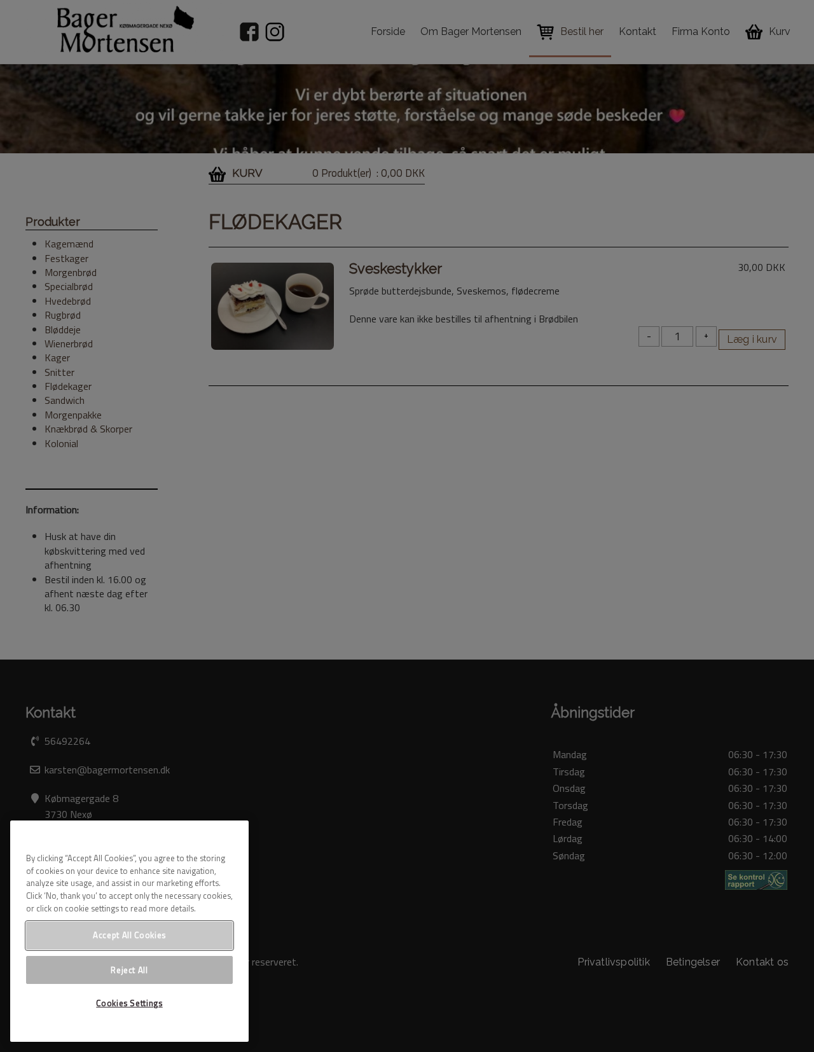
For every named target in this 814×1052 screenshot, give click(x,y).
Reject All (129, 969)
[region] (129, 931)
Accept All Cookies (129, 935)
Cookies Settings (129, 1003)
